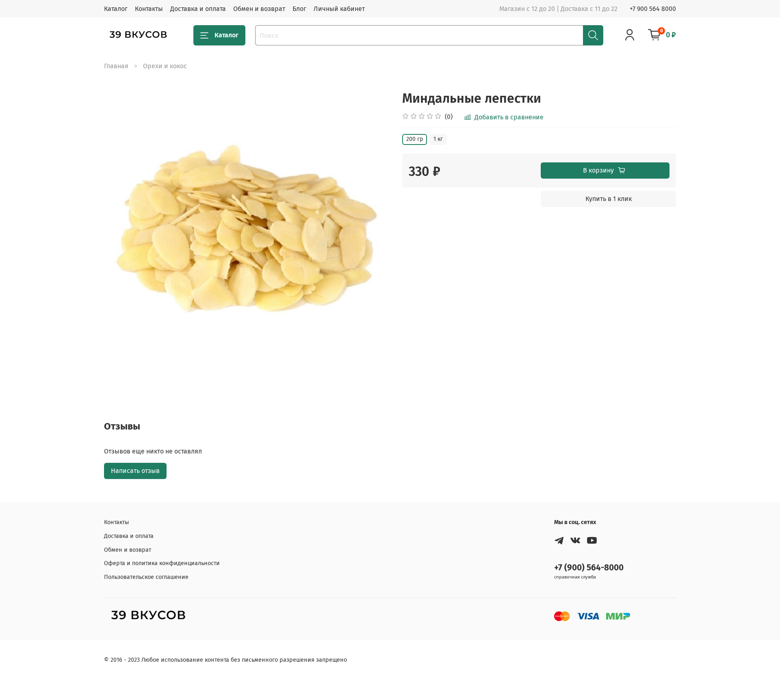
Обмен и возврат (259, 9)
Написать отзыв (135, 471)
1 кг (438, 139)
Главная (116, 66)
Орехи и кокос (165, 66)
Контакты (149, 9)
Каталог (116, 9)
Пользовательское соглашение (146, 577)
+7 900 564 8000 (653, 9)
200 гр (414, 139)
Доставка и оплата (198, 9)
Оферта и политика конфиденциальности (162, 563)
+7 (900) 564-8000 (589, 568)
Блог (299, 9)
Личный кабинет (339, 9)
